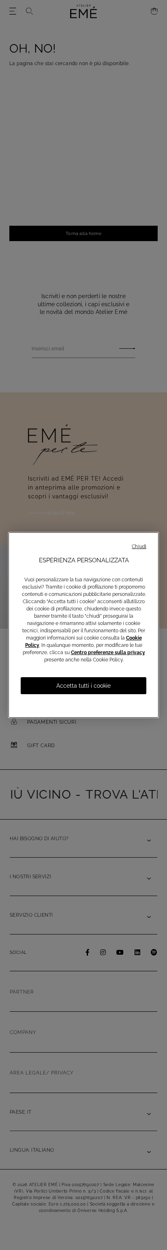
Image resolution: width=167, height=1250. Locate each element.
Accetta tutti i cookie (83, 685)
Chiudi (139, 546)
